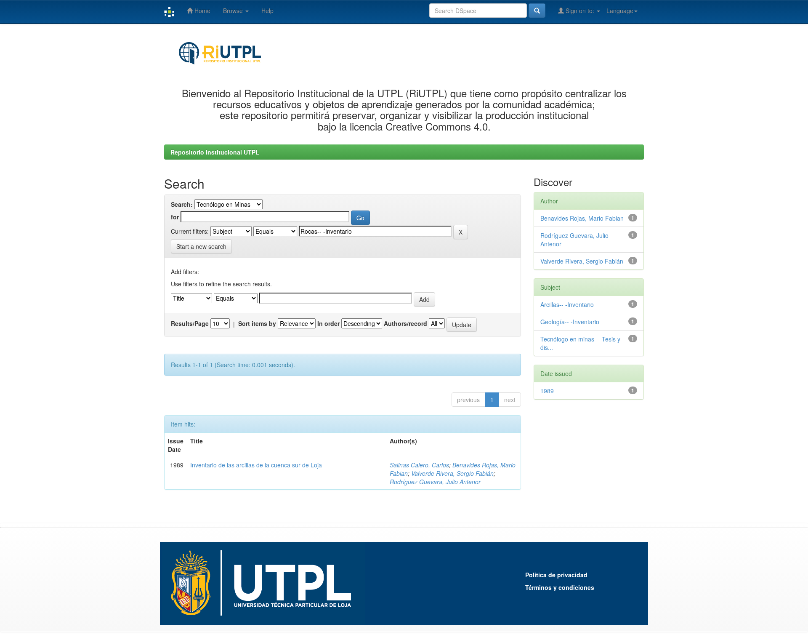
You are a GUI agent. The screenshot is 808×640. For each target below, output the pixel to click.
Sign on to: (580, 10)
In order (328, 323)
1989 (547, 391)
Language (619, 10)
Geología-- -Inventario (569, 321)
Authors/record (405, 323)
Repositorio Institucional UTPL (214, 152)
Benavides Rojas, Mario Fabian (582, 218)
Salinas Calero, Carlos (419, 465)
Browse (234, 10)
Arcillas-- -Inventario (567, 304)
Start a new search (201, 246)
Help (267, 10)
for (175, 217)
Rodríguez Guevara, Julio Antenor (435, 481)
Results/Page (190, 323)
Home (201, 10)
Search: (182, 204)
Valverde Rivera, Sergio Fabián (452, 473)
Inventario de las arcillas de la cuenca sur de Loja (256, 465)
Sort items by (257, 323)
